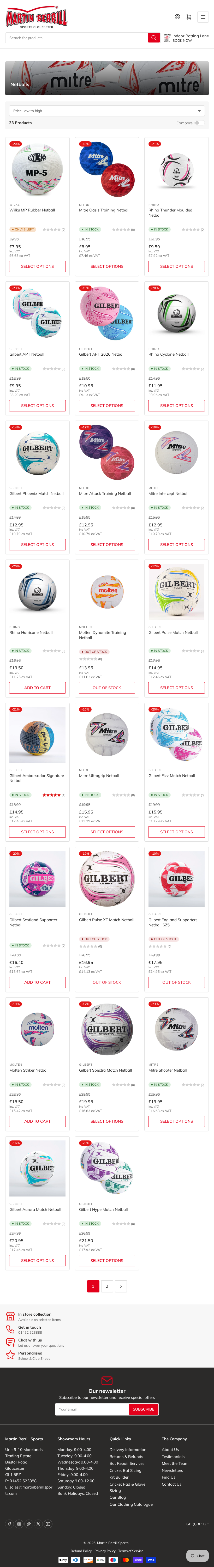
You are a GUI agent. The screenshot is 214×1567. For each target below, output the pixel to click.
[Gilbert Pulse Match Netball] (176, 592)
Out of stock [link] (107, 687)
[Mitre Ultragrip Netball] (107, 735)
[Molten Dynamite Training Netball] (107, 592)
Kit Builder (119, 1477)
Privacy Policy (105, 1551)
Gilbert (16, 349)
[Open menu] (203, 17)
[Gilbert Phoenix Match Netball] (37, 453)
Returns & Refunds (126, 1456)
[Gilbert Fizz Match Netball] (176, 735)
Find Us (168, 1477)
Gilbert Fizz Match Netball (171, 775)
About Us (170, 1449)
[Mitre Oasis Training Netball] (107, 169)
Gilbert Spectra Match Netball (105, 1070)
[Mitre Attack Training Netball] (107, 453)
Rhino (153, 204)
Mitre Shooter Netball (167, 1070)
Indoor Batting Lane (191, 35)
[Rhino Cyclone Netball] (176, 314)
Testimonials (173, 1456)
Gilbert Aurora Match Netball (35, 1209)
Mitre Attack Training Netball (105, 493)
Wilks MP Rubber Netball (32, 210)
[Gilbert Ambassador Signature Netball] (37, 735)
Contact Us (171, 1484)
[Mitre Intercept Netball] (176, 453)
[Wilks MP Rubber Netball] (37, 169)
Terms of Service (130, 1551)
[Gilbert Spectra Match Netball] (107, 1029)
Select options (37, 266)
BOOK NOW (182, 40)
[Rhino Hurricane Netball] (37, 592)
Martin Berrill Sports (112, 1543)
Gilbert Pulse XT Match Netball (106, 919)
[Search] (154, 37)
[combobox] (83, 37)
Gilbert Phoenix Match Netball (36, 493)
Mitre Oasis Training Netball (104, 210)
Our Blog (118, 1497)
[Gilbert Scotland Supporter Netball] (37, 879)
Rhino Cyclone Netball (168, 354)
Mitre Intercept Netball (168, 493)
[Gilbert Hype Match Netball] (107, 1168)
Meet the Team (175, 1463)
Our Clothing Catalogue (131, 1504)
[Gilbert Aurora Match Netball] (37, 1168)
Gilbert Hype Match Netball (103, 1209)
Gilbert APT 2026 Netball (101, 354)
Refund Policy (81, 1551)
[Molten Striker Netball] (37, 1029)
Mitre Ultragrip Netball (99, 775)
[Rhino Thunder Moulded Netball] (176, 169)
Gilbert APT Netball (26, 354)
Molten (85, 627)
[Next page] (121, 1286)
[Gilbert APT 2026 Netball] (107, 314)
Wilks (14, 204)
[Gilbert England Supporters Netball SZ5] (176, 879)
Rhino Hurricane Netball (31, 632)
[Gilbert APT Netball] (37, 314)
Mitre (84, 204)
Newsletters (172, 1470)
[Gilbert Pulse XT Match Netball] (107, 879)
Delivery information (128, 1449)
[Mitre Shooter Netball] (176, 1029)
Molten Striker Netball (29, 1070)
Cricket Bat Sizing (125, 1470)
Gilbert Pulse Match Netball (173, 632)
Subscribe (143, 1409)
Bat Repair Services (127, 1463)
